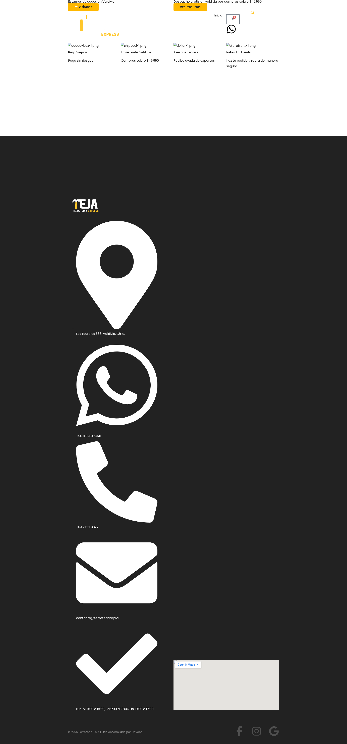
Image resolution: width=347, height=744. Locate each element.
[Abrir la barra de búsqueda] (253, 12)
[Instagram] (257, 731)
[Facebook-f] (239, 731)
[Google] (274, 731)
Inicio (218, 15)
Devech (137, 732)
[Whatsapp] (231, 29)
